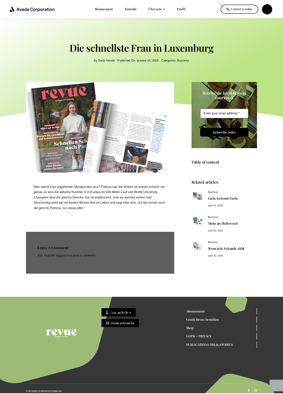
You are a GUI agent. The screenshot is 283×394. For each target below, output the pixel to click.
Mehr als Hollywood (222, 223)
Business (183, 60)
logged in (62, 255)
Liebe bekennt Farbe (223, 198)
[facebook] (248, 390)
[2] (197, 191)
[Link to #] (267, 9)
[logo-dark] (32, 7)
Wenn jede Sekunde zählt (226, 248)
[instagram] (255, 390)
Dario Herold (106, 60)
